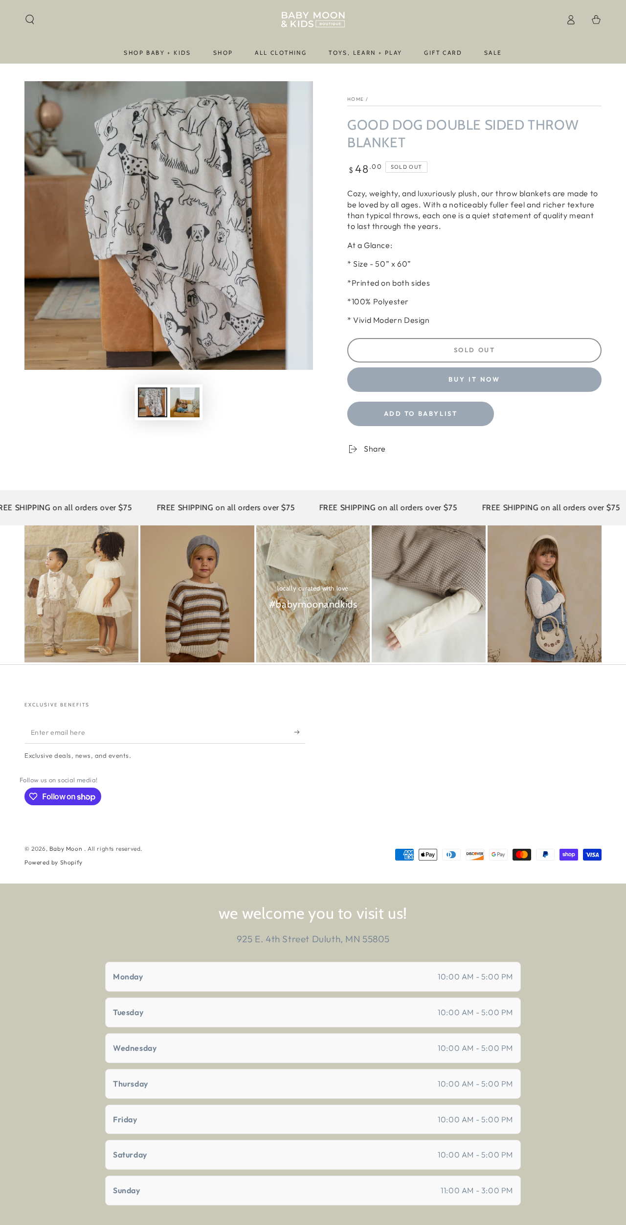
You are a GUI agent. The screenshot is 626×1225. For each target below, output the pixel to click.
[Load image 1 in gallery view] (152, 402)
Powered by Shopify (53, 862)
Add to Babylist (421, 413)
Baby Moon (66, 848)
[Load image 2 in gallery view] (185, 402)
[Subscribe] (300, 732)
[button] (30, 19)
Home (355, 99)
